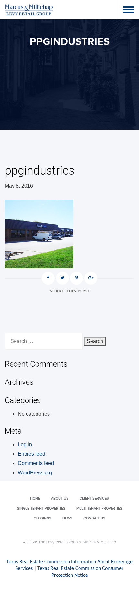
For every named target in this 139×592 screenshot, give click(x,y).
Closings (42, 518)
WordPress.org (35, 472)
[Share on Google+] (90, 278)
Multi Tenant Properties (99, 509)
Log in (25, 444)
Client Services (94, 498)
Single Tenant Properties (41, 509)
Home (35, 498)
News (67, 518)
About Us (60, 498)
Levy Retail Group (29, 9)
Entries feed (31, 454)
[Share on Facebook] (48, 278)
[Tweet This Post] (62, 278)
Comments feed (36, 463)
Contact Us (94, 518)
